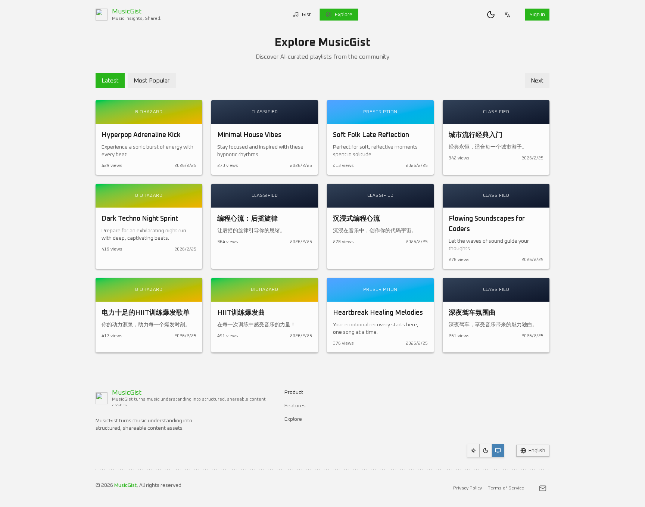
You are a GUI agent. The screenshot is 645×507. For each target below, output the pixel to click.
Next (537, 81)
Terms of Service (506, 488)
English (537, 450)
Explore (343, 14)
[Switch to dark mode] (490, 14)
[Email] (542, 488)
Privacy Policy (467, 488)
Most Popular (152, 81)
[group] (485, 450)
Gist (306, 14)
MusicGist (125, 485)
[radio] (473, 450)
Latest (110, 81)
